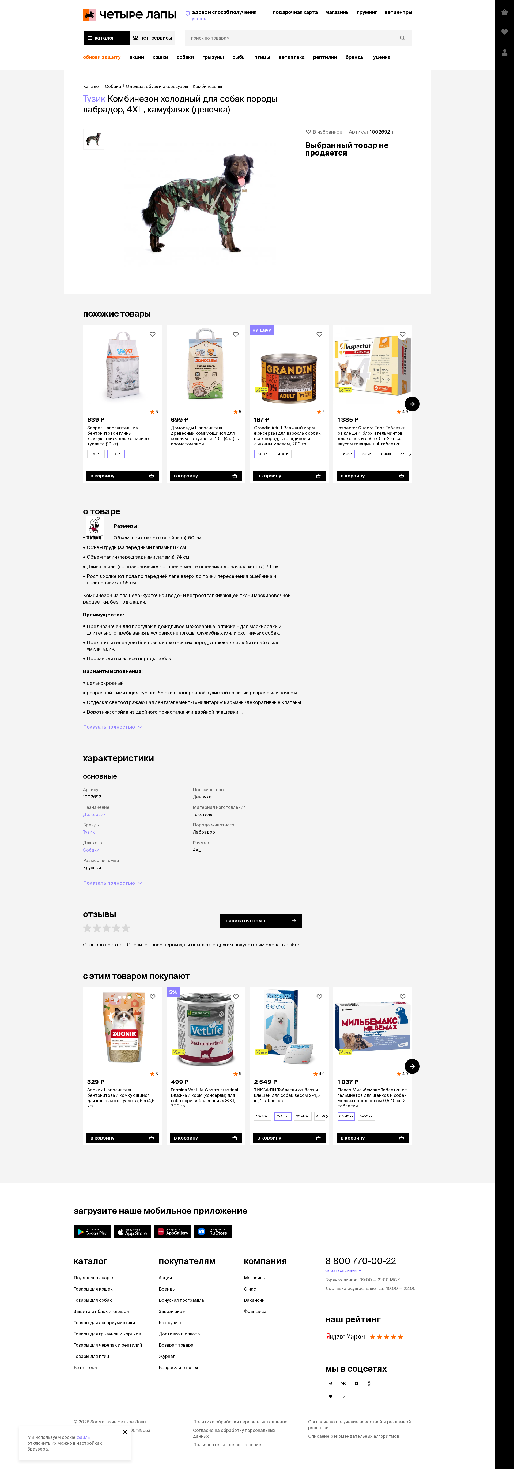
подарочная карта (295, 12)
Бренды (167, 1289)
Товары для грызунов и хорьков (107, 1333)
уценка (381, 57)
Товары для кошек (93, 1289)
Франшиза (255, 1311)
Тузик (94, 98)
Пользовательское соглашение (227, 1444)
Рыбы (239, 57)
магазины (337, 12)
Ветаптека (292, 57)
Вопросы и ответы (178, 1367)
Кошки (160, 57)
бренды (355, 57)
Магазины (255, 1277)
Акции (165, 1277)
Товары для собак (93, 1300)
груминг (367, 12)
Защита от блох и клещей (101, 1311)
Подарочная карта (94, 1277)
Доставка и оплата (179, 1333)
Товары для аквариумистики (104, 1322)
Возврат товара (176, 1345)
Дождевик (94, 814)
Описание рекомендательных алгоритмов (353, 1436)
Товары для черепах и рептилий (108, 1345)
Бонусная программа (181, 1300)
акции (136, 57)
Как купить (170, 1322)
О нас (250, 1289)
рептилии (325, 57)
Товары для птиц (91, 1356)
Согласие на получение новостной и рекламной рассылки (359, 1424)
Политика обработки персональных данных (240, 1421)
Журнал (167, 1356)
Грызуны (213, 57)
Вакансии (254, 1300)
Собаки (185, 57)
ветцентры (398, 12)
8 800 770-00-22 (360, 1261)
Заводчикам (172, 1311)
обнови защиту (102, 57)
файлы (83, 1437)
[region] (247, 57)
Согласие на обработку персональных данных (234, 1433)
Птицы (262, 57)
